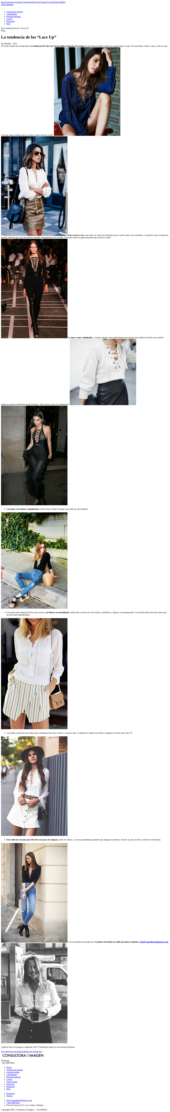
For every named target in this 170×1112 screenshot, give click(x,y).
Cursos (50, 2)
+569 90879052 (13, 1103)
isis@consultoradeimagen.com (19, 1100)
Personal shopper (40, 2)
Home (9, 1067)
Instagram (10, 1093)
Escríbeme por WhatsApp (31, 1051)
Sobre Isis (10, 1084)
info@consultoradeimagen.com (154, 942)
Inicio (3, 2)
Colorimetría (27, 2)
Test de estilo (11, 1082)
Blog (63, 2)
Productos (57, 2)
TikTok (9, 1096)
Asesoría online (12, 1072)
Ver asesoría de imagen (10, 1051)
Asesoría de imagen (14, 2)
